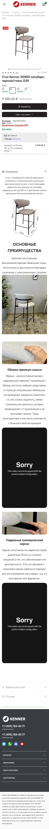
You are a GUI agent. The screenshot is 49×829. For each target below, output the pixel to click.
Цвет (4, 85)
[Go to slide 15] (34, 69)
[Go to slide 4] (14, 69)
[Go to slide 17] (38, 69)
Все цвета (6, 129)
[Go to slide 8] (21, 69)
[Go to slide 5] (16, 69)
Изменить (16, 139)
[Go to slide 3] (12, 69)
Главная (5, 12)
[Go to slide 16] (36, 69)
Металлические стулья (33, 12)
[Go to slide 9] (23, 69)
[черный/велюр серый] (28, 90)
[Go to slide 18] (40, 69)
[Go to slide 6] (18, 69)
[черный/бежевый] (20, 90)
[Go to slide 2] (10, 69)
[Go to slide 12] (29, 69)
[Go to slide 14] (32, 69)
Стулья (15, 12)
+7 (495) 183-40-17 (13, 726)
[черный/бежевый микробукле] (5, 90)
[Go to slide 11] (27, 69)
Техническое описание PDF (15, 125)
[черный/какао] (13, 90)
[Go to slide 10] (25, 69)
